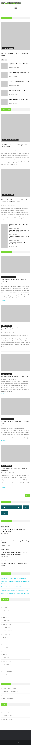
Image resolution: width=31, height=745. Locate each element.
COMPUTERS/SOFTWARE (7, 419)
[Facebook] (4, 507)
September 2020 (7, 678)
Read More (3, 300)
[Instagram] (11, 507)
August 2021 (6, 641)
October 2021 (7, 634)
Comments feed (7, 715)
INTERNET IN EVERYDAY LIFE (10, 139)
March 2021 (6, 657)
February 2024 (7, 610)
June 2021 (5, 647)
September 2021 (7, 637)
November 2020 (7, 671)
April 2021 (5, 654)
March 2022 (6, 620)
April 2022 (6, 617)
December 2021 (7, 627)
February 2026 (7, 604)
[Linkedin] (4, 513)
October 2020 (7, 674)
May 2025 (5, 607)
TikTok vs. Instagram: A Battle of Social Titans (14, 376)
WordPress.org (8, 719)
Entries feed (6, 712)
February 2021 (7, 661)
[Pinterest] (26, 507)
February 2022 (7, 624)
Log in (4, 709)
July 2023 (5, 614)
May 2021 (5, 651)
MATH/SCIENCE (7, 695)
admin (4, 150)
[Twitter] (18, 507)
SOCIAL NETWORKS (8, 48)
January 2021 (6, 664)
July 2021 (5, 644)
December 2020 (7, 667)
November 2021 (7, 630)
